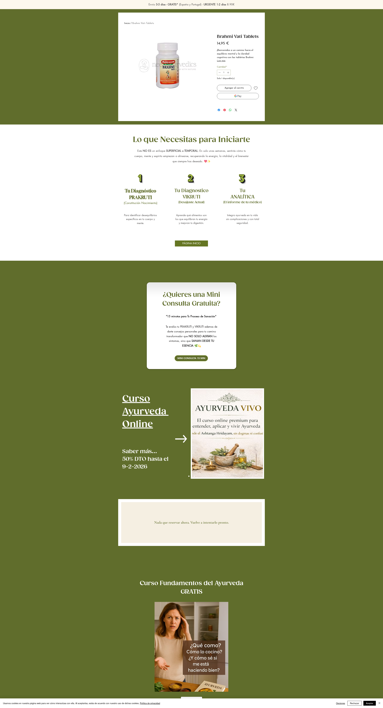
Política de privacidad (150, 703)
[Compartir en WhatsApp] (230, 110)
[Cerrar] (379, 703)
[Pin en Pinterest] (224, 110)
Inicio (127, 23)
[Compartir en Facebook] (219, 110)
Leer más (221, 61)
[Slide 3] (194, 476)
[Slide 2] (191, 476)
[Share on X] (236, 110)
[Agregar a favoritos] (256, 88)
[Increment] (228, 72)
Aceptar (369, 703)
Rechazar (354, 703)
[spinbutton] (224, 72)
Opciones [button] (340, 703)
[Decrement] (219, 72)
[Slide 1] (188, 476)
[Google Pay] (238, 96)
